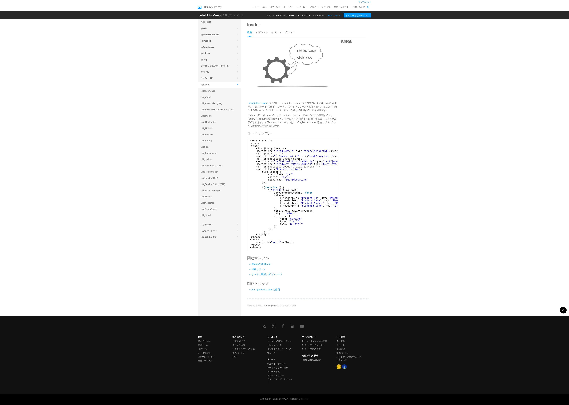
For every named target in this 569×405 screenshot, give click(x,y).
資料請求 (326, 7)
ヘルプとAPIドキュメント (279, 341)
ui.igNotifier (207, 128)
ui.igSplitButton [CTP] (211, 165)
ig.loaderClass (208, 90)
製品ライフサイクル (276, 363)
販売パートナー (239, 353)
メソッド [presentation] (290, 32)
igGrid (204, 28)
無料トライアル (341, 7)
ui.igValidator (207, 202)
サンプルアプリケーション (279, 349)
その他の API (207, 78)
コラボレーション (206, 356)
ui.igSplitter (206, 159)
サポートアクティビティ (313, 345)
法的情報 (341, 349)
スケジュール (207, 224)
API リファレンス (335, 15)
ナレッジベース (274, 345)
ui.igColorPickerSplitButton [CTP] (217, 109)
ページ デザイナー (303, 15)
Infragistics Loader (258, 103)
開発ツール (203, 345)
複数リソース (259, 269)
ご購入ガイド (238, 341)
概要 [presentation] (249, 32)
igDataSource (207, 47)
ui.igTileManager (209, 171)
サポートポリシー (275, 375)
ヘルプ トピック (319, 15)
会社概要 (341, 341)
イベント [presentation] (276, 32)
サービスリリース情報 (277, 367)
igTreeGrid (206, 40)
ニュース (341, 345)
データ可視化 (204, 353)
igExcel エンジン (209, 236)
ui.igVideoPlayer (209, 209)
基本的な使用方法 (261, 264)
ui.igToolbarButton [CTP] (213, 184)
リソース (301, 7)
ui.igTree (205, 146)
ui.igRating (206, 140)
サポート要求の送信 (311, 349)
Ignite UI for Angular (311, 359)
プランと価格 (238, 345)
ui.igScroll (206, 215)
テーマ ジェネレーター (285, 15)
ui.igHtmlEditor (208, 122)
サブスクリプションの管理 (314, 341)
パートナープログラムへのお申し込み (349, 358)
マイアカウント (365, 2)
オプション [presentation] (261, 32)
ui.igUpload (206, 196)
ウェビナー (272, 353)
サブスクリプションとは (243, 349)
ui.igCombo (206, 97)
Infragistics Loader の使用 (266, 289)
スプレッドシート (209, 230)
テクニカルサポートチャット (279, 380)
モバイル (205, 71)
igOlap (204, 59)
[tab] (251, 33)
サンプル (270, 15)
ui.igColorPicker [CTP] (211, 103)
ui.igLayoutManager (211, 190)
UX (263, 7)
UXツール (202, 349)
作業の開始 (206, 22)
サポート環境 (273, 371)
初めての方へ (204, 341)
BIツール (274, 7)
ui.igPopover (207, 134)
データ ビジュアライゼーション (215, 65)
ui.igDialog (206, 115)
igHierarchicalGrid (210, 34)
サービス (287, 7)
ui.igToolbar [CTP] (209, 178)
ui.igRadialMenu (209, 153)
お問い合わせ (359, 7)
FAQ (234, 356)
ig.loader (205, 84)
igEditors (205, 53)
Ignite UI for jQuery (209, 15)
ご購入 (313, 7)
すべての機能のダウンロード (267, 274)
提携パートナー (344, 353)
